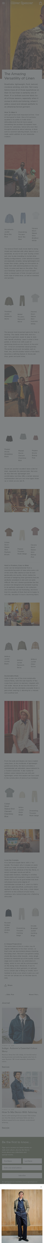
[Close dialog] (41, 1186)
